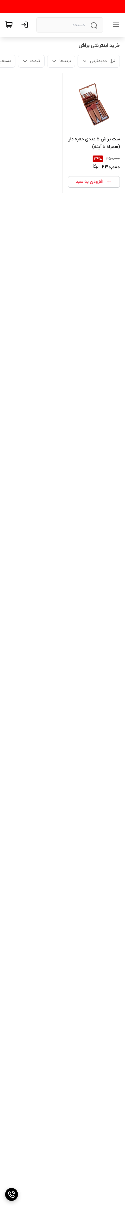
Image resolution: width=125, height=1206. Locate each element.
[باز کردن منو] (115, 25)
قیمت (35, 61)
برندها (65, 61)
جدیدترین (98, 61)
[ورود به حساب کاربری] (26, 25)
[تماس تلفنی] (11, 1194)
